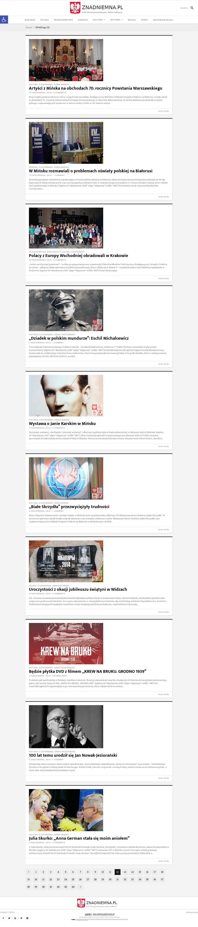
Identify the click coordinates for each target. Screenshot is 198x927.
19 (28, 879)
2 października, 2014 (39, 760)
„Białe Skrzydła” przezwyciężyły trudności (69, 506)
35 (147, 879)
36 (154, 879)
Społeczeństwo (37, 252)
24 (65, 879)
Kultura (33, 85)
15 (140, 871)
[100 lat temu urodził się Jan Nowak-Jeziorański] (99, 726)
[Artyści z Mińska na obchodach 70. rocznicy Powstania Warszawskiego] (99, 60)
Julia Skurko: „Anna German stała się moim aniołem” (79, 838)
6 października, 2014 (39, 511)
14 (132, 871)
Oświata (33, 167)
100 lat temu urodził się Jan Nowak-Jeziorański (73, 755)
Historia (33, 335)
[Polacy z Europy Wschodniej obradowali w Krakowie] (99, 228)
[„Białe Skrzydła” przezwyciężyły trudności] (99, 478)
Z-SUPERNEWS (46, 85)
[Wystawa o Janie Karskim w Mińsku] (99, 395)
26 (80, 879)
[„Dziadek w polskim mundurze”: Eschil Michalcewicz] (99, 310)
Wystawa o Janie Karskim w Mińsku (62, 423)
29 (102, 879)
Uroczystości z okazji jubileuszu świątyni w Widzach (78, 589)
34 (140, 879)
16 (147, 871)
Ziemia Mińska (61, 85)
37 (162, 879)
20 (36, 879)
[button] (4, 19)
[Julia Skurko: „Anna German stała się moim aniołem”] (99, 810)
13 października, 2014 (40, 93)
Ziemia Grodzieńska (64, 335)
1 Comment (59, 175)
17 (155, 871)
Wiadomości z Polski (58, 252)
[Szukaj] (190, 8)
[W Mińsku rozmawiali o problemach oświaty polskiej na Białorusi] (99, 143)
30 (110, 879)
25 (73, 879)
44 (73, 886)
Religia (32, 586)
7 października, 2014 (39, 343)
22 (51, 879)
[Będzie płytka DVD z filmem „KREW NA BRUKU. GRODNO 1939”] (99, 643)
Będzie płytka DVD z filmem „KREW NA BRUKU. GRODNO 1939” (87, 671)
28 (95, 879)
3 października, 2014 (39, 676)
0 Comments (59, 93)
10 (103, 871)
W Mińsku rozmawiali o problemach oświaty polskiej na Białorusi (91, 171)
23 (58, 879)
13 (125, 871)
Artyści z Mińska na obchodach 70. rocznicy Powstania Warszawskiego (95, 88)
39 (36, 886)
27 (88, 879)
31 (117, 879)
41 (51, 886)
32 (125, 879)
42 (58, 886)
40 (43, 886)
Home (29, 27)
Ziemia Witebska (61, 586)
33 (132, 879)
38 (28, 886)
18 (162, 871)
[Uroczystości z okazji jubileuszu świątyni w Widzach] (99, 561)
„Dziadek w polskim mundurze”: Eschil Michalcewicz (79, 338)
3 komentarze (59, 676)
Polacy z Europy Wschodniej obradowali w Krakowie (78, 255)
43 (65, 886)
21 (43, 879)
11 (110, 871)
